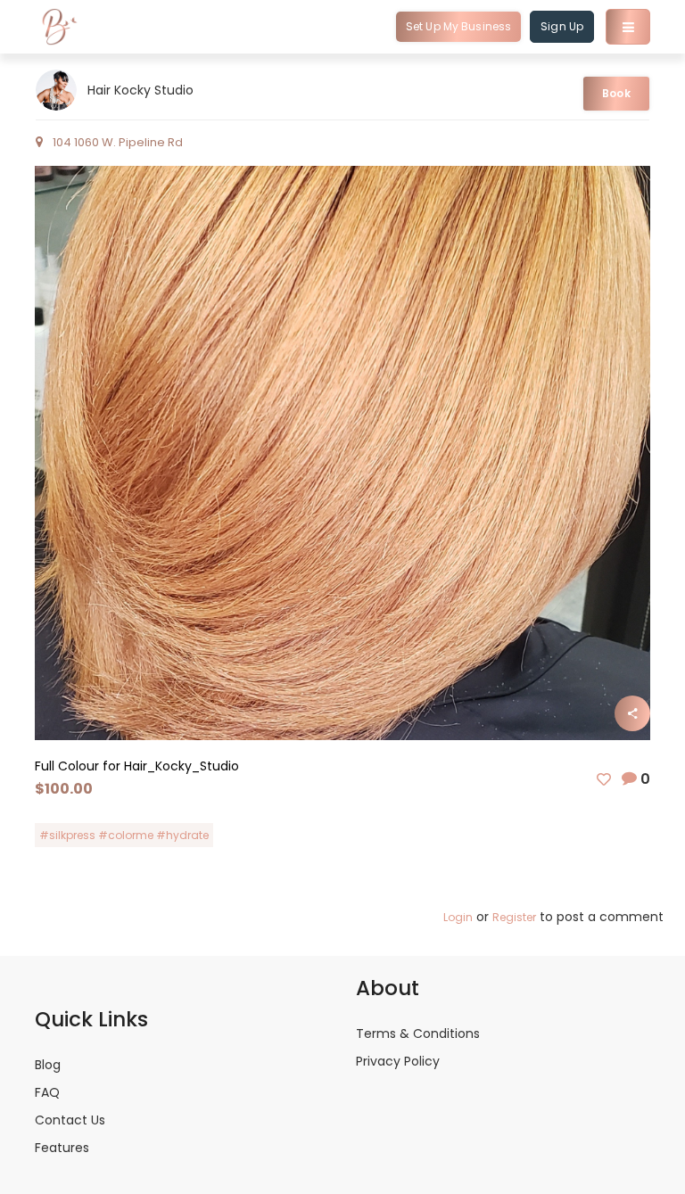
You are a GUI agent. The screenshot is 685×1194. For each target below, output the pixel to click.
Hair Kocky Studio (140, 90)
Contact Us (70, 1120)
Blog (48, 1065)
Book (616, 93)
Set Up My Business (458, 26)
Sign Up (562, 26)
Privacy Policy (398, 1061)
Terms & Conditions (418, 1033)
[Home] (60, 27)
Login (458, 917)
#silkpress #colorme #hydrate (124, 835)
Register (514, 917)
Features (62, 1148)
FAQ (47, 1092)
